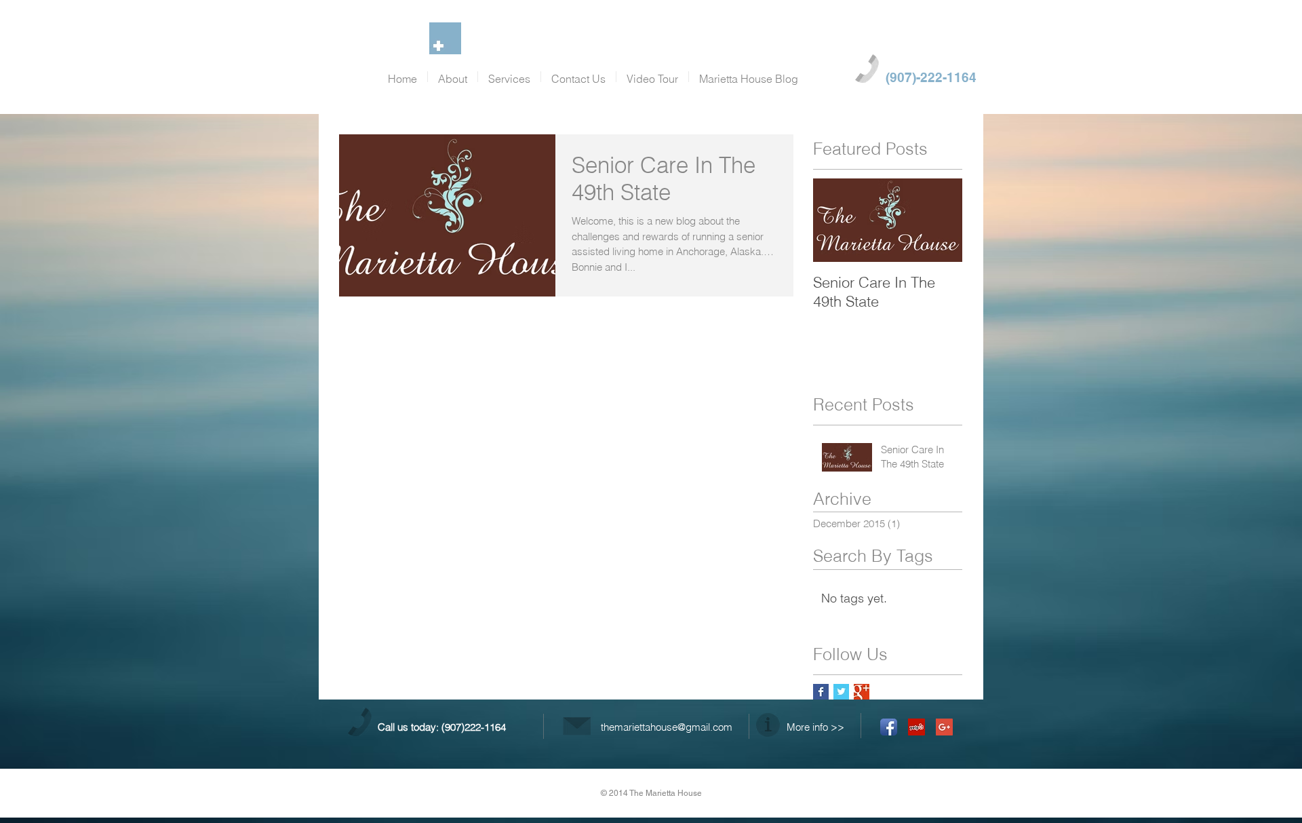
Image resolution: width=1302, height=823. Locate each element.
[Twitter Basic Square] (841, 692)
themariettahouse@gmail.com (666, 727)
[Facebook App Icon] (888, 727)
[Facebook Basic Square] (821, 692)
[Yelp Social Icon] (916, 727)
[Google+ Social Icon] (944, 727)
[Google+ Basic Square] (861, 692)
